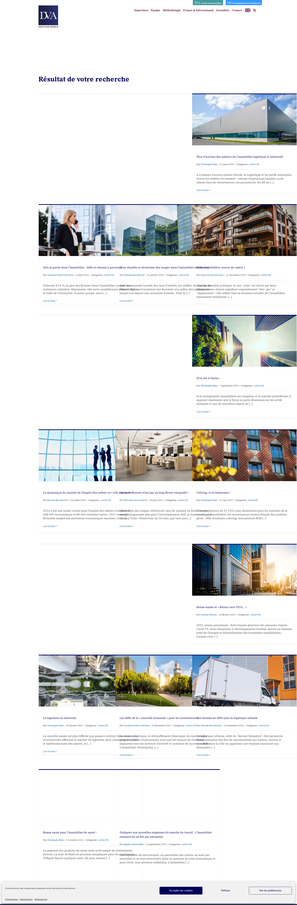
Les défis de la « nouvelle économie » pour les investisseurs (158, 718)
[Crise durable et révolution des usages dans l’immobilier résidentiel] (167, 230)
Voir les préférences (270, 890)
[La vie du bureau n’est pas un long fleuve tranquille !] (167, 455)
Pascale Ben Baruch (134, 275)
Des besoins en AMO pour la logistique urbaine (227, 718)
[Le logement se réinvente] (91, 680)
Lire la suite (202, 190)
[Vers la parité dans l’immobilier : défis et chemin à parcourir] (91, 230)
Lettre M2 (254, 164)
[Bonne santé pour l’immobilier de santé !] (91, 795)
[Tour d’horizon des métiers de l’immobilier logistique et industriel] (244, 119)
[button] (254, 10)
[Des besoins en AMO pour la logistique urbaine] (244, 680)
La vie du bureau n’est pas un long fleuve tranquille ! (154, 492)
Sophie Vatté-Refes (134, 844)
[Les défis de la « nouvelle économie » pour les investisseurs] (167, 680)
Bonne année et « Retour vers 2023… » (221, 607)
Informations (11, 899)
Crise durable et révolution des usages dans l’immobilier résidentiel (164, 267)
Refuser (225, 890)
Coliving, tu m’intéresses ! (213, 492)
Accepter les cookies (181, 890)
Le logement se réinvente (59, 718)
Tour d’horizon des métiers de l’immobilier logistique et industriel (239, 156)
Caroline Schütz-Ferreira (60, 275)
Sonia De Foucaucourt (212, 275)
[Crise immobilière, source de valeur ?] (244, 230)
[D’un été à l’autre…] (244, 341)
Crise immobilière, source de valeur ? (220, 267)
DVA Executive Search (135, 500)
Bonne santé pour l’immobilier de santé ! (69, 832)
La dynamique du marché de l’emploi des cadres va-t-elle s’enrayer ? (88, 492)
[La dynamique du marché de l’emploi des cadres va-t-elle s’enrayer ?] (91, 455)
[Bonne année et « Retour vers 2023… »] (244, 570)
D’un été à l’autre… (208, 378)
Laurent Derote (209, 614)
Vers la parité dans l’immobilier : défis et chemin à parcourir (82, 267)
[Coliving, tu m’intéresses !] (244, 455)
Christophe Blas (209, 164)
